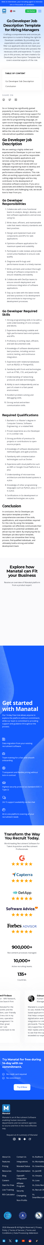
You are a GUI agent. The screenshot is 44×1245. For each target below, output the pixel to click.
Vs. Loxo (36, 1180)
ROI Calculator (8, 1194)
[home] (4, 11)
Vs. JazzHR (36, 1171)
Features (6, 1161)
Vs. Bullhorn (37, 1157)
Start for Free (8, 1185)
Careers (5, 1180)
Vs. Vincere (37, 1175)
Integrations (22, 1161)
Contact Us (21, 1157)
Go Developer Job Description (19, 81)
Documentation (23, 1171)
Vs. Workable (38, 1161)
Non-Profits (22, 1200)
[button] (12, 11)
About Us (6, 1157)
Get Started (31, 11)
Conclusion (10, 86)
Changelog (21, 1195)
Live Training (8, 1190)
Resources (6, 1171)
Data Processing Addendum (26, 1233)
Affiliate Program (21, 1184)
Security (20, 1191)
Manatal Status (23, 1166)
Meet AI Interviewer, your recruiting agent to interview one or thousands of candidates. (22, 3)
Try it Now (22, 1087)
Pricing (5, 1166)
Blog (4, 1175)
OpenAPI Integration (22, 1177)
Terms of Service (16, 1230)
